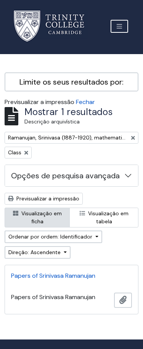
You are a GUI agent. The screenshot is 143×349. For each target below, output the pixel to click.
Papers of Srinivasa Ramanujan (53, 276)
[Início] (53, 26)
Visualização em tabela (108, 217)
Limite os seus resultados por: (71, 82)
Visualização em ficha (41, 217)
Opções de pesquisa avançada (65, 176)
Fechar (85, 102)
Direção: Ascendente (35, 252)
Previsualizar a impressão (47, 198)
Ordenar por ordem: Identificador (51, 236)
